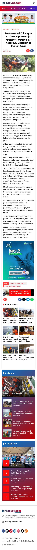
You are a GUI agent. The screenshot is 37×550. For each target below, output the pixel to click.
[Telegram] (28, 299)
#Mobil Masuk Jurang (13, 286)
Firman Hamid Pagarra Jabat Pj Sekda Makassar (22, 480)
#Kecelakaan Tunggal (18, 283)
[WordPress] (14, 531)
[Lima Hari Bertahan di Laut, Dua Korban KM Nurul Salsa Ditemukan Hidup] (26, 312)
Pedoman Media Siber (10, 541)
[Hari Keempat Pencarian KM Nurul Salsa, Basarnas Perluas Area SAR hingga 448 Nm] (10, 330)
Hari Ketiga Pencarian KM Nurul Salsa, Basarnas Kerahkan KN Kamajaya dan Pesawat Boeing (26, 358)
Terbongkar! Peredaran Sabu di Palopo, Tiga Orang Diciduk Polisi (26, 339)
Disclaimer (14, 538)
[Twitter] (24, 299)
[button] (34, 3)
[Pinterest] (11, 531)
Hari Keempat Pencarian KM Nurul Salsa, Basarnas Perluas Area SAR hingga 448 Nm (10, 339)
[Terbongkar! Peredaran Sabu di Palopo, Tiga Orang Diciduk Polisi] (26, 330)
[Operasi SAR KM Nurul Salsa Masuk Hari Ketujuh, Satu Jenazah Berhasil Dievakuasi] (10, 312)
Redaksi (5, 50)
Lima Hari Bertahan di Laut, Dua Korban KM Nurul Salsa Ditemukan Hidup (26, 321)
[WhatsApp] (32, 299)
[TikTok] (22, 531)
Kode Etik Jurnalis (27, 541)
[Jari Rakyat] (11, 3)
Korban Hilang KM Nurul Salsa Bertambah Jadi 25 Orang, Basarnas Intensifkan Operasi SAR (10, 358)
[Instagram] (18, 531)
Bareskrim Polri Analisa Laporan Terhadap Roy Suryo (22, 496)
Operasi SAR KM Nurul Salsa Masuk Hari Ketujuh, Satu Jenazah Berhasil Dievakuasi (10, 321)
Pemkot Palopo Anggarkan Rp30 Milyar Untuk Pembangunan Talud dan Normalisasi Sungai (21, 472)
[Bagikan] (32, 50)
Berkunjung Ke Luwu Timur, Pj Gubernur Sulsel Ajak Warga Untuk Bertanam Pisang (21, 488)
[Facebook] (20, 299)
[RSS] (26, 531)
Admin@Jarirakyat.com (13, 522)
